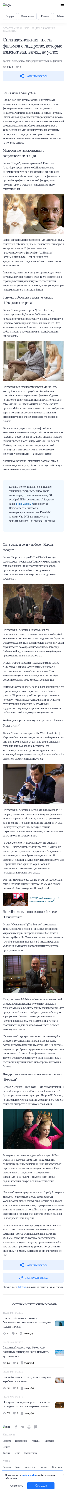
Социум (10, 16)
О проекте (57, 1467)
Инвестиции (27, 16)
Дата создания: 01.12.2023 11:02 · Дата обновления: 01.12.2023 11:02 (29, 29)
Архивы (7, 1467)
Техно (17, 1453)
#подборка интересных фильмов (44, 60)
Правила (43, 1467)
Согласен (41, 1485)
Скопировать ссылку (36, 1277)
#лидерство (18, 60)
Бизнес (6, 1447)
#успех (6, 60)
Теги (17, 1467)
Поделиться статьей (36, 75)
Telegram (22, 1287)
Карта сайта (29, 1467)
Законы (6, 1453)
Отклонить (16, 1485)
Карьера (45, 16)
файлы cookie (29, 1475)
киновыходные (24, 503)
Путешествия (30, 1453)
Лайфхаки (49, 1441)
